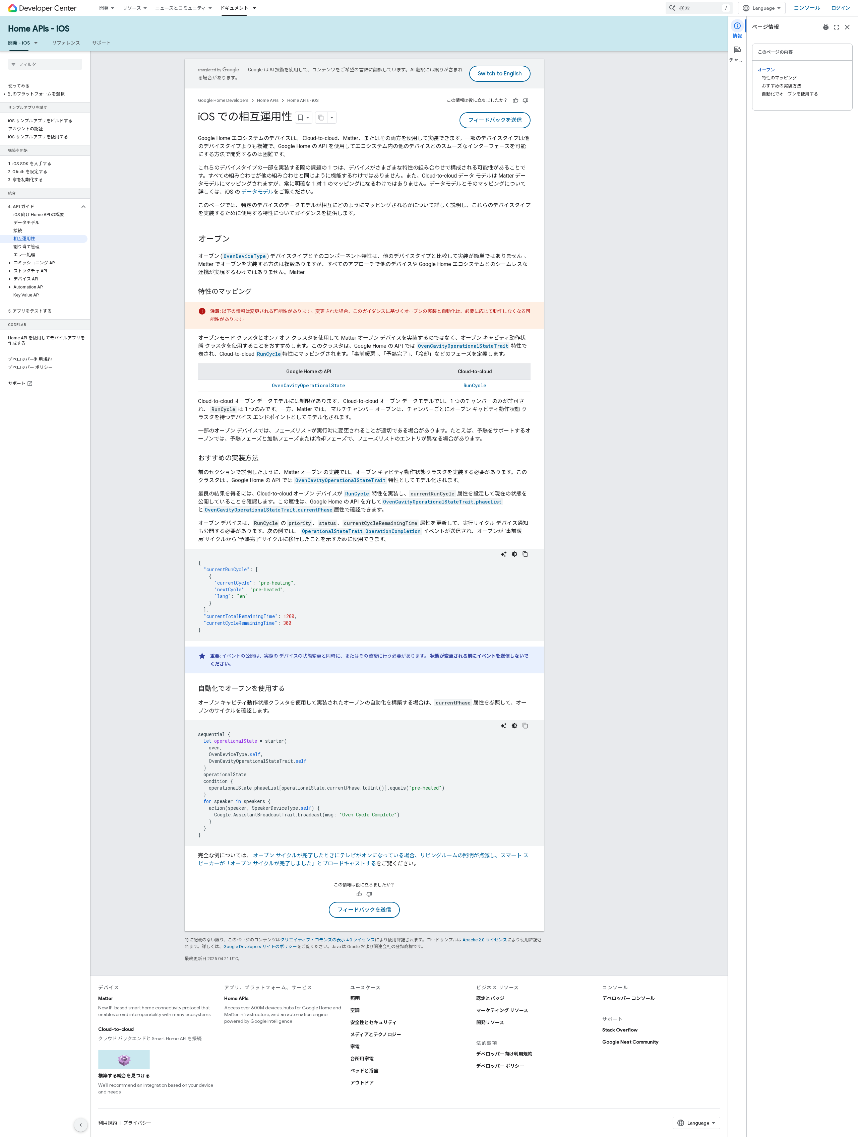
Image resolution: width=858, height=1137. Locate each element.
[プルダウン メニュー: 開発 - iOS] (38, 43)
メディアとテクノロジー (375, 1034)
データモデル (257, 192)
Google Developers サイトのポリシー (260, 946)
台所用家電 (362, 1059)
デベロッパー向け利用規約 (504, 1054)
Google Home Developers (223, 100)
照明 (355, 998)
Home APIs (268, 100)
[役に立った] (515, 100)
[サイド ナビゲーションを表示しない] (80, 1125)
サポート (101, 43)
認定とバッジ (490, 998)
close (847, 27)
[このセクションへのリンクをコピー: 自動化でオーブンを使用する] (291, 689)
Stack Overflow (619, 1030)
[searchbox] (45, 64)
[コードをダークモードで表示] (514, 554)
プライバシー (137, 1123)
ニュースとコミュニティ (180, 8)
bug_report (826, 27)
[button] (43, 94)
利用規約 (107, 1123)
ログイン (840, 8)
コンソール (807, 8)
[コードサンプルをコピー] (525, 554)
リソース (132, 8)
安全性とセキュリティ (373, 1022)
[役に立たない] (525, 100)
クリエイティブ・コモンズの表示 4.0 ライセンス (327, 939)
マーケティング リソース (502, 1010)
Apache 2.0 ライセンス (485, 939)
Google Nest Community (630, 1042)
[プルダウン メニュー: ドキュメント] (256, 8)
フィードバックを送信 (495, 120)
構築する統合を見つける (124, 1076)
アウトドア (362, 1083)
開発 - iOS (19, 43)
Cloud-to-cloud (116, 1029)
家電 (355, 1047)
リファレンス (66, 43)
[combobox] (699, 8)
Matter (105, 998)
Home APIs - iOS (38, 29)
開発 (104, 8)
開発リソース (490, 1022)
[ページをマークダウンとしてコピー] (321, 117)
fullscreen (837, 27)
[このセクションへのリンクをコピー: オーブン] (236, 240)
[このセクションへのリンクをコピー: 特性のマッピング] (258, 292)
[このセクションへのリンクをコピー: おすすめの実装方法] (265, 459)
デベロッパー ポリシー (500, 1066)
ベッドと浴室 (364, 1071)
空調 (355, 1010)
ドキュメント (234, 8)
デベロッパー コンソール (628, 998)
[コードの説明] (503, 554)
